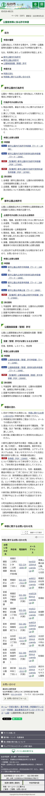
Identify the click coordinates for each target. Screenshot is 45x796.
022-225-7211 (22, 581)
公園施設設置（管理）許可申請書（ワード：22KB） (25, 361)
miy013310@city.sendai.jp (32, 613)
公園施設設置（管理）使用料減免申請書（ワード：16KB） (25, 369)
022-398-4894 (32, 775)
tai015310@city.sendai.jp (32, 641)
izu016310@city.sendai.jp (32, 671)
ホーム (4, 706)
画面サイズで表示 (36, 532)
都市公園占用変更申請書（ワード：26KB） (25, 284)
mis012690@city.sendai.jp (32, 598)
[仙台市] (13, 5)
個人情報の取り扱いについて (14, 742)
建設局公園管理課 (9, 689)
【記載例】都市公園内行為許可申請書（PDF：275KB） (24, 163)
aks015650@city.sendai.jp (32, 656)
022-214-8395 (22, 566)
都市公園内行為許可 (12, 56)
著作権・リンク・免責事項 (14, 737)
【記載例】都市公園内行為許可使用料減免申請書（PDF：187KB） (25, 170)
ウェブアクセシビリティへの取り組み (18, 746)
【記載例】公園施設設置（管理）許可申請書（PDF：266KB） (25, 377)
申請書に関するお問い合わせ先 (16, 76)
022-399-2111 (22, 654)
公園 (7, 712)
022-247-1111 (22, 639)
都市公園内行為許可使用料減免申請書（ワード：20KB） (24, 155)
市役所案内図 (34, 783)
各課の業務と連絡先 (12, 783)
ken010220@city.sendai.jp (32, 566)
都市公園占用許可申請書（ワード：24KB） (25, 269)
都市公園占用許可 (11, 60)
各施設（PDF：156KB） (18, 458)
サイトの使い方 (9, 733)
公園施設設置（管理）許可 (14, 63)
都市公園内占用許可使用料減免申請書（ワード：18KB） (24, 276)
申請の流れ (8, 73)
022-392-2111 (22, 597)
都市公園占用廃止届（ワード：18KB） (24, 290)
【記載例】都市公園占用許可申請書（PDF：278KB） (25, 296)
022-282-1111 (22, 625)
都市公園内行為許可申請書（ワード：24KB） (25, 147)
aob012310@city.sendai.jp (32, 583)
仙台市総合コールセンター (14, 775)
